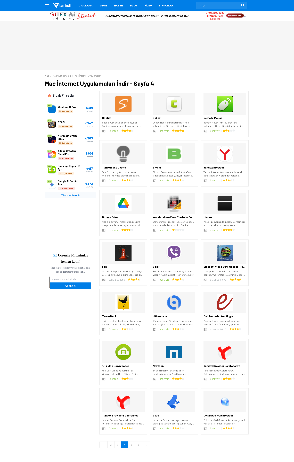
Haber (118, 5)
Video (148, 5)
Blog (133, 5)
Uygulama (86, 5)
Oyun (103, 5)
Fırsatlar (166, 5)
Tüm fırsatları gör (70, 195)
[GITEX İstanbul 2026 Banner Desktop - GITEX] (147, 12)
